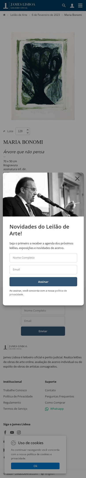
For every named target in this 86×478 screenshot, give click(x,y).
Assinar (43, 282)
